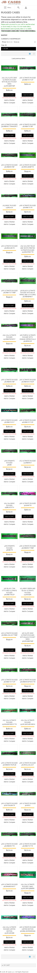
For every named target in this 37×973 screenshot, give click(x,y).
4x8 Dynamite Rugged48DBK (9, 463)
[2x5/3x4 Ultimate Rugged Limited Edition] (9, 917)
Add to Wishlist (9, 100)
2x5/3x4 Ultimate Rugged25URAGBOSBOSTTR (9, 722)
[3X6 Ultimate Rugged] (27, 155)
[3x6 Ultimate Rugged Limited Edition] (27, 917)
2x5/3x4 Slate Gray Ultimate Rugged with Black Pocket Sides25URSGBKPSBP (9, 82)
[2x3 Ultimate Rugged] (27, 451)
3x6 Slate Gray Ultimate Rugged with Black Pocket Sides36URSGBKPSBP (27, 637)
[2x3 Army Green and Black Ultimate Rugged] (27, 578)
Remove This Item (35, 42)
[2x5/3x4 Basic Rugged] (9, 493)
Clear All (4, 45)
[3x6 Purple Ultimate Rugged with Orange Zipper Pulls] (27, 325)
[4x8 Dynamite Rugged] (9, 451)
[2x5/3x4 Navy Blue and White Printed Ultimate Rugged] (27, 236)
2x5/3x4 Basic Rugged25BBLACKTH (9, 505)
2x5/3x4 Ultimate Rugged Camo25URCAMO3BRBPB (27, 886)
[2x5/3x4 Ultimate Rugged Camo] (27, 874)
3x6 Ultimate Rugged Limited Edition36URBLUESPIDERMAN (27, 929)
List (33, 53)
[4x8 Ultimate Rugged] (27, 114)
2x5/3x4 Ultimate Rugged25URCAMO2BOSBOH (27, 722)
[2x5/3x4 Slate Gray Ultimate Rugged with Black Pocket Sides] (9, 68)
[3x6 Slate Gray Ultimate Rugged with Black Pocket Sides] (27, 623)
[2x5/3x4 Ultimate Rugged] (9, 325)
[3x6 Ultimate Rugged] (27, 68)
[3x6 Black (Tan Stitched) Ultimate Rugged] (9, 578)
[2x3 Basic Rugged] (9, 195)
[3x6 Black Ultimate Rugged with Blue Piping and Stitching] (27, 280)
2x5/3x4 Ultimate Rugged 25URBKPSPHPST (9, 337)
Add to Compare (9, 103)
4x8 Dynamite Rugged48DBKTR (9, 548)
